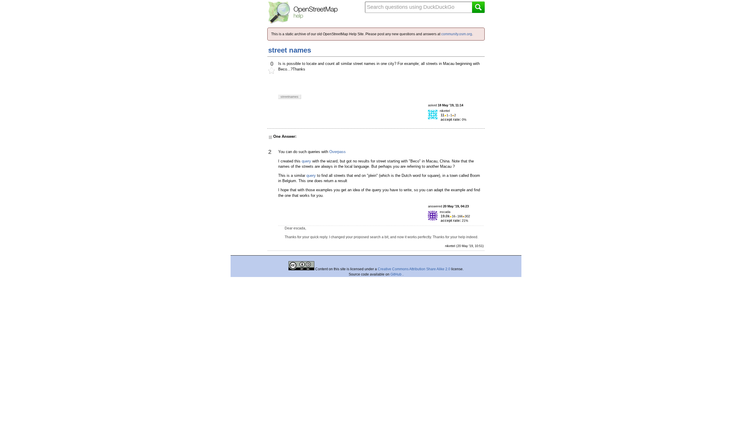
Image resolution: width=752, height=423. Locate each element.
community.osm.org (456, 34)
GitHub (396, 274)
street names (289, 50)
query (306, 161)
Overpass (337, 152)
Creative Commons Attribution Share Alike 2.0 (414, 269)
